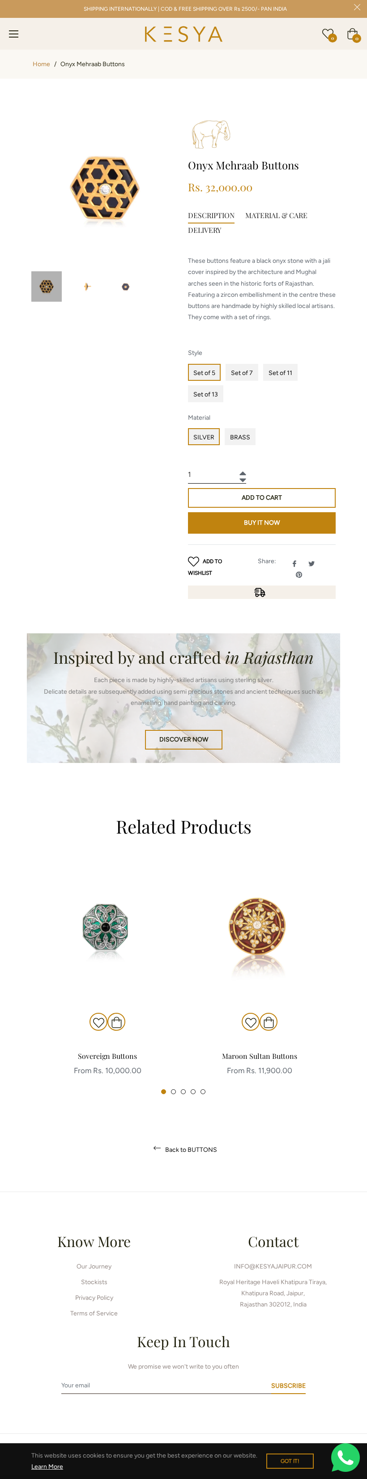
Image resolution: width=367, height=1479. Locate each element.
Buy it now (262, 523)
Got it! (290, 1461)
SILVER (203, 437)
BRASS (240, 437)
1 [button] (163, 1091)
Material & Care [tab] (276, 215)
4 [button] (193, 1091)
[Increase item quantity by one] (241, 471)
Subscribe (288, 1386)
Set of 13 (205, 394)
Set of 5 (204, 373)
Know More (94, 1241)
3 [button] (183, 1091)
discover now (183, 739)
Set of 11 (280, 373)
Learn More (47, 1467)
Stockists (94, 1282)
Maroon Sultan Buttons (259, 1056)
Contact (273, 1241)
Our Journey (94, 1266)
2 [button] (173, 1091)
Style (195, 353)
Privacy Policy (94, 1298)
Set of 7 (242, 373)
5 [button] (203, 1091)
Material (199, 417)
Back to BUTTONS (190, 1150)
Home (41, 64)
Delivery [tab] (204, 230)
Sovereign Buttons (107, 1056)
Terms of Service (94, 1313)
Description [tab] (211, 215)
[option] (107, 977)
